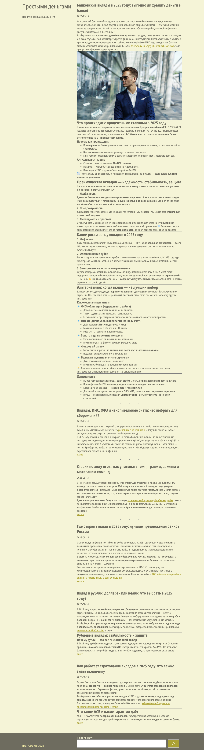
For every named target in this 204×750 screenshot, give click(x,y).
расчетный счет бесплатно (131, 430)
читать (80, 514)
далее (80, 454)
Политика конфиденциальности (38, 16)
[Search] (173, 743)
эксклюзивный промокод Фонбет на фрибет (150, 500)
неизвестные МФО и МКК (90, 630)
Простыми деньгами (46, 6)
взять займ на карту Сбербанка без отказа (152, 46)
